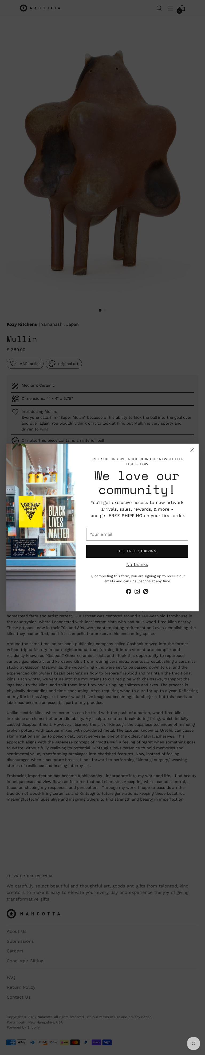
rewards (142, 509)
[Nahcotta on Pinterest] (146, 592)
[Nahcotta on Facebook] (128, 592)
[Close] (192, 450)
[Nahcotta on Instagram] (137, 592)
